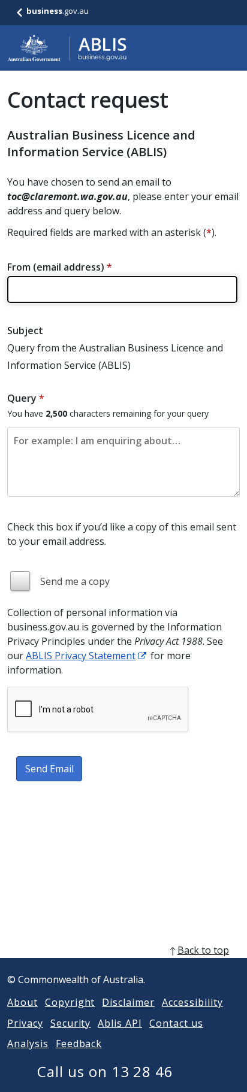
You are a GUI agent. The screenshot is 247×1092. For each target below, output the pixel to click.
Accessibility (192, 1002)
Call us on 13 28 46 (105, 1071)
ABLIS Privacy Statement (80, 655)
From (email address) (59, 267)
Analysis (28, 1043)
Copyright (70, 1002)
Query (25, 398)
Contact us (176, 1023)
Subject (25, 330)
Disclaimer (128, 1002)
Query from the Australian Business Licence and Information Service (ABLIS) (115, 356)
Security (70, 1023)
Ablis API (120, 1023)
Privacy (25, 1023)
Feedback (79, 1043)
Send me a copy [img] (75, 581)
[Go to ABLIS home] (67, 48)
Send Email (49, 768)
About (22, 1002)
